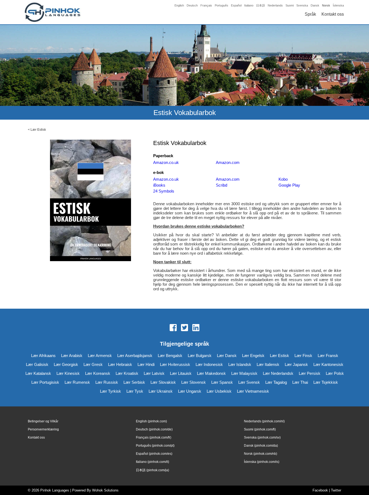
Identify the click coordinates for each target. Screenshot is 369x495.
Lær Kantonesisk (328, 364)
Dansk (315, 5)
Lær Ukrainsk (161, 391)
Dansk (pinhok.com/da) (261, 445)
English (179, 5)
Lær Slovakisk (163, 382)
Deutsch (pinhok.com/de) (154, 429)
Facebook (320, 490)
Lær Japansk (296, 364)
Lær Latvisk (154, 373)
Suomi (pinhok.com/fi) (260, 429)
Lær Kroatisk (127, 373)
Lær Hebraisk (120, 364)
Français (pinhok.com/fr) (153, 437)
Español (236, 5)
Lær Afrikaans (43, 355)
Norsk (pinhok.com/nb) (260, 454)
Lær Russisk (106, 382)
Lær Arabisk (71, 355)
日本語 (260, 5)
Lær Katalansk (38, 373)
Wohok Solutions (105, 490)
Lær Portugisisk (45, 382)
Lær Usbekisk (219, 391)
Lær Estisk (38, 130)
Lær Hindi (146, 364)
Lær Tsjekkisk (325, 382)
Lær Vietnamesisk (253, 391)
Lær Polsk (335, 373)
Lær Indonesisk (209, 364)
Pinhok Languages (54, 490)
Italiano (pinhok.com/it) (152, 462)
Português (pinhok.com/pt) (155, 445)
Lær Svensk (249, 382)
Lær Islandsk (239, 364)
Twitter (336, 490)
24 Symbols (163, 191)
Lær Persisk (309, 373)
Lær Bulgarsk (200, 355)
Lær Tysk (134, 391)
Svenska (302, 5)
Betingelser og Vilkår (43, 421)
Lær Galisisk (37, 364)
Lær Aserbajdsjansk (134, 355)
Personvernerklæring (43, 429)
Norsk (326, 5)
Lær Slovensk (193, 382)
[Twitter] (184, 328)
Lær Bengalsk (170, 355)
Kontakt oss (332, 14)
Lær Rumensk (77, 382)
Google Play (289, 185)
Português (221, 5)
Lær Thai (300, 382)
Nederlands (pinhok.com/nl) (264, 421)
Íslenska (338, 5)
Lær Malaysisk (244, 373)
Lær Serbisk (134, 382)
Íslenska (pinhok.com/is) (261, 462)
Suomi (290, 5)
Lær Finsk (303, 355)
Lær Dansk (227, 355)
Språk (310, 14)
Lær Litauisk (181, 373)
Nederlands (275, 5)
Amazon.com (228, 162)
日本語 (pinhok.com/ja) (152, 470)
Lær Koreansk (97, 373)
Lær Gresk (93, 364)
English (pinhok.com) (151, 421)
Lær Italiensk (268, 364)
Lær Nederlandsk (278, 373)
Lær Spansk (222, 382)
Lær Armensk (100, 355)
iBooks (159, 185)
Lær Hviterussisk (175, 364)
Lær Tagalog (276, 382)
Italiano (248, 5)
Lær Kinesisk (68, 373)
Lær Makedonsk (211, 373)
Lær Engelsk (253, 355)
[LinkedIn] (196, 328)
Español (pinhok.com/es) (154, 454)
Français (206, 5)
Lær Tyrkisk (110, 391)
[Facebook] (173, 328)
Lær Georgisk (66, 364)
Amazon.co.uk (166, 162)
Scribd (221, 185)
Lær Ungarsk (189, 391)
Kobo (283, 179)
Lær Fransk (328, 355)
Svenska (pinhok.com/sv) (262, 437)
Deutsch (192, 5)
